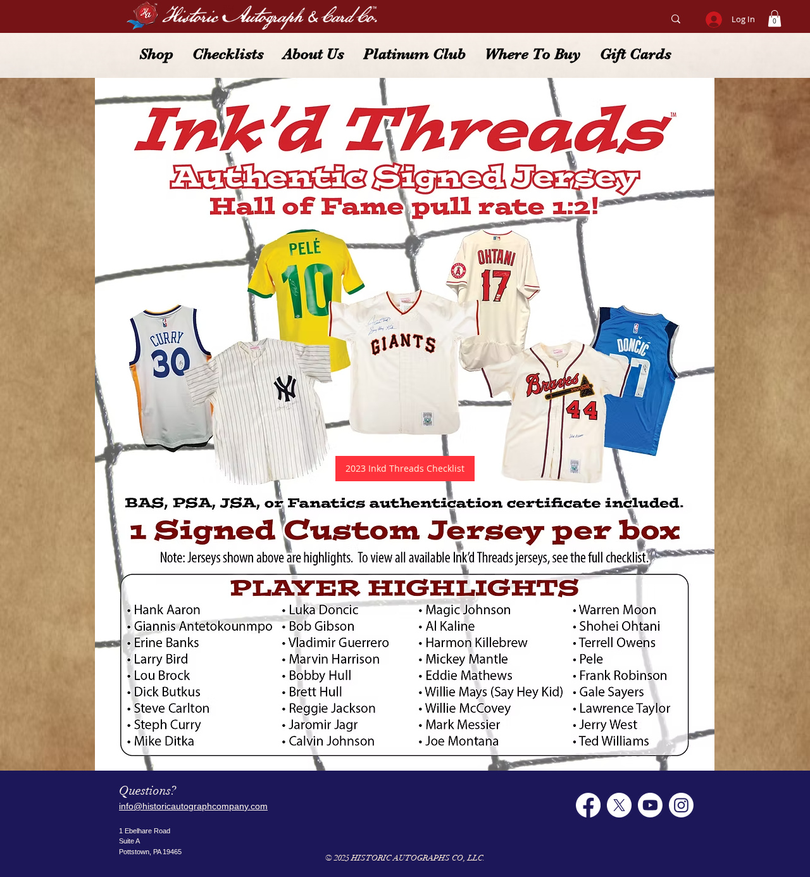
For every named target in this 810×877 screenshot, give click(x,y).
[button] (775, 18)
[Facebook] (588, 805)
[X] (619, 805)
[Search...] (675, 19)
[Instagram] (681, 805)
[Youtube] (650, 805)
